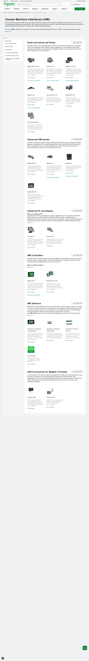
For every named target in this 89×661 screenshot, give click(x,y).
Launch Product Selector (34, 80)
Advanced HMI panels (38, 139)
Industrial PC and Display (40, 211)
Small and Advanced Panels (41, 42)
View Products (31, 77)
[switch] (2, 658)
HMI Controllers (35, 255)
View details (69, 106)
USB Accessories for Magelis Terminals (47, 372)
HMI (56, 49)
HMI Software (34, 303)
